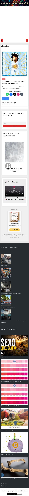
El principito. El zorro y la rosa (7, 454)
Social (4, 79)
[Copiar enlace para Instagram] (18, 94)
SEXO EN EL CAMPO (5, 357)
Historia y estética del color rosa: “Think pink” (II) (11, 381)
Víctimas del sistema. (5, 265)
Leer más (6, 99)
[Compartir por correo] (21, 94)
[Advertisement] (14, 22)
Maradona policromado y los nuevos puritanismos (13, 82)
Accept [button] (9, 494)
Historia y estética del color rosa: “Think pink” (10, 405)
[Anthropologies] (14, 3)
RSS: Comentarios (4, 485)
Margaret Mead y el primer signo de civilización (10, 478)
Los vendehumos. (4, 279)
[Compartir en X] (14, 94)
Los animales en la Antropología (7, 430)
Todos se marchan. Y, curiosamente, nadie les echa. (11, 293)
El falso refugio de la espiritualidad (8, 307)
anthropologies (10, 102)
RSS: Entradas (3, 483)
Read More (19, 494)
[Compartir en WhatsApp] (7, 94)
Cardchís (11, 182)
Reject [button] (14, 494)
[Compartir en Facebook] (11, 94)
